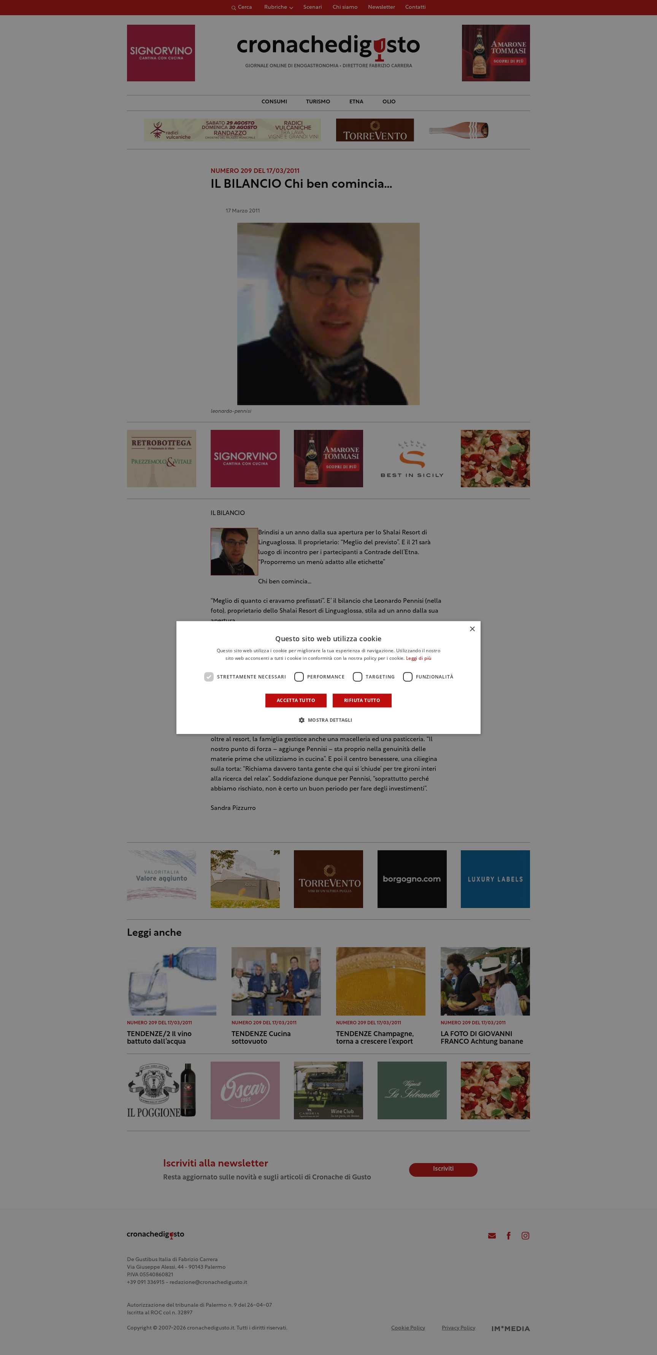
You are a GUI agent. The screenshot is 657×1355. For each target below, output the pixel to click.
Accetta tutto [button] (296, 700)
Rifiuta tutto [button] (362, 700)
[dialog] (328, 677)
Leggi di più (419, 658)
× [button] (472, 629)
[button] (328, 719)
